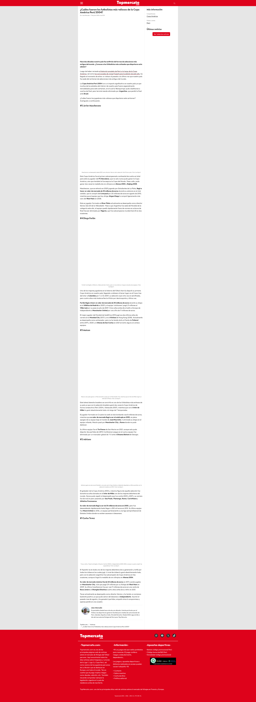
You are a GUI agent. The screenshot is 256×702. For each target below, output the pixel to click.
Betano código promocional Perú (159, 650)
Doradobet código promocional (159, 655)
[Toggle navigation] (81, 3)
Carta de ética (119, 676)
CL (133, 696)
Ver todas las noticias (161, 34)
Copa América (152, 16)
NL (141, 696)
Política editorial (120, 678)
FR (136, 696)
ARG (130, 696)
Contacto (117, 671)
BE (138, 696)
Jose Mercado (96, 608)
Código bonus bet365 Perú (157, 652)
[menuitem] (174, 3)
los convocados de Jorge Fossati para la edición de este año (117, 74)
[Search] (174, 3)
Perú (148, 23)
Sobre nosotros (120, 673)
